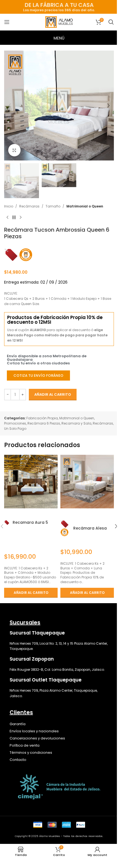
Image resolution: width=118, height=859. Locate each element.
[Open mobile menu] (6, 21)
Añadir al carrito (52, 394)
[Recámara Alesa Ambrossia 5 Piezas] (87, 481)
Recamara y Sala (76, 423)
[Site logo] (59, 21)
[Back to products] (14, 217)
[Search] (111, 21)
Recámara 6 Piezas (43, 423)
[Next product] (20, 217)
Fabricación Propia (42, 418)
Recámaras (29, 206)
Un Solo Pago (15, 428)
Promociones (15, 423)
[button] (9, 105)
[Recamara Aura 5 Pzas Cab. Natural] (31, 481)
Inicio (8, 206)
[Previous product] (7, 217)
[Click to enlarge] (14, 150)
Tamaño (53, 206)
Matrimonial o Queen (84, 206)
